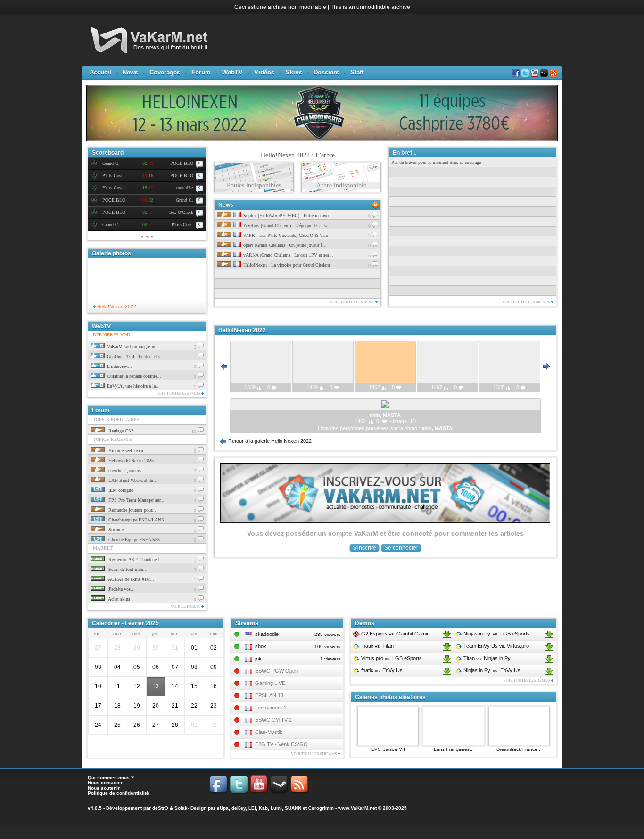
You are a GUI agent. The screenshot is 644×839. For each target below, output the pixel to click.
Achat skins (118, 599)
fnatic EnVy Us (381, 670)
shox (260, 646)
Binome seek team (125, 450)
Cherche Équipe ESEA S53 (133, 539)
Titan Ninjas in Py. (487, 658)
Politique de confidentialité (118, 793)
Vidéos (264, 72)
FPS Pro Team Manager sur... (136, 500)
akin (426, 428)
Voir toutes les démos (527, 680)
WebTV (232, 72)
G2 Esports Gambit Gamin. (395, 633)
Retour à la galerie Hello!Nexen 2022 (269, 441)
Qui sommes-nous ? (111, 777)
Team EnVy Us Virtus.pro (495, 646)
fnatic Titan (377, 646)
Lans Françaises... (454, 749)
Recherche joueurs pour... (131, 510)
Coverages (164, 72)
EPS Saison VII (388, 749)
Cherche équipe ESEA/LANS (135, 519)
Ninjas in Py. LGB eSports (496, 633)
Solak (181, 808)
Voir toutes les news (352, 302)
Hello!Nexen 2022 (116, 306)
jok (258, 658)
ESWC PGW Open (276, 671)
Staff (356, 72)
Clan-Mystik (268, 732)
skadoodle (267, 634)
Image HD (404, 421)
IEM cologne (120, 490)
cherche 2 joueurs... (126, 470)
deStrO (160, 808)
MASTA (444, 428)
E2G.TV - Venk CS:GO (281, 744)
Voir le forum (186, 606)
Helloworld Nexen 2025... (132, 460)
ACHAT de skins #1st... (130, 579)
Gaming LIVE (270, 683)
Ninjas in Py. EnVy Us (491, 670)
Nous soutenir (104, 787)
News (130, 72)
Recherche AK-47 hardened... (135, 559)
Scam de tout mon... (127, 569)
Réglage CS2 (120, 430)
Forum (201, 72)
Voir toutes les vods (178, 393)
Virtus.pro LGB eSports (391, 658)
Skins (294, 72)
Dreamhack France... (519, 749)
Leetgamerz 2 (271, 707)
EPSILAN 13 (269, 695)
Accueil (100, 72)
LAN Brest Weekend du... (132, 480)
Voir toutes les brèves (526, 302)
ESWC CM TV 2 (273, 720)
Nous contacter (105, 782)
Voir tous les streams (314, 754)
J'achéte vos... (121, 589)
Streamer (116, 529)
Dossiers (326, 72)
